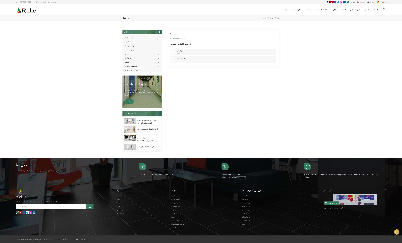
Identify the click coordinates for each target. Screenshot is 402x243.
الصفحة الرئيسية (120, 196)
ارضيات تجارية (129, 37)
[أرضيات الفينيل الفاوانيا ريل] (130, 147)
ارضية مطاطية (129, 50)
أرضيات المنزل (129, 41)
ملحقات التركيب (323, 9)
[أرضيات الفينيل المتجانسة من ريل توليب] (130, 129)
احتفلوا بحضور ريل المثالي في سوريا (334, 208)
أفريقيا (243, 224)
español (383, 2)
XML (63, 240)
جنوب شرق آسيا (246, 203)
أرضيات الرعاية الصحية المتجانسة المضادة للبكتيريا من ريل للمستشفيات (147, 121)
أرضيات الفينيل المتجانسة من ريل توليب (147, 130)
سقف (127, 62)
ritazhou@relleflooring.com (48, 2)
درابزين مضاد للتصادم (131, 70)
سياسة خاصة (70, 240)
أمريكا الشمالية (246, 217)
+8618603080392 (25, 2)
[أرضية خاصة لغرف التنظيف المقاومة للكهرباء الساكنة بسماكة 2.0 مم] (130, 138)
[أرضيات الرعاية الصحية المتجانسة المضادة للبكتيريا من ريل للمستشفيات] (130, 121)
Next (385, 190)
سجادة (127, 54)
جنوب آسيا (245, 199)
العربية (353, 2)
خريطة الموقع (120, 210)
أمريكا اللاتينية (246, 221)
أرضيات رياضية (129, 46)
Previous (382, 190)
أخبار (335, 9)
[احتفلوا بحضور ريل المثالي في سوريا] (355, 199)
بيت (286, 9)
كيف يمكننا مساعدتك (137, 84)
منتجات (309, 9)
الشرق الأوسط (246, 206)
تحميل (367, 9)
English (362, 2)
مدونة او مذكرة (120, 213)
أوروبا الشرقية (246, 210)
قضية (344, 9)
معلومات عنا (297, 9)
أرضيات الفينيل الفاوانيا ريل (145, 147)
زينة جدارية (128, 58)
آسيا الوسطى (246, 196)
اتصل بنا (377, 9)
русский (372, 2)
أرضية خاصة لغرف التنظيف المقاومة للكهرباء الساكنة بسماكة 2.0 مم (147, 139)
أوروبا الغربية (245, 213)
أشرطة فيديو (355, 9)
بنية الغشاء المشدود (131, 66)
